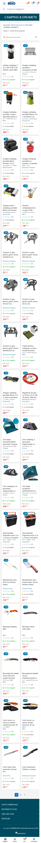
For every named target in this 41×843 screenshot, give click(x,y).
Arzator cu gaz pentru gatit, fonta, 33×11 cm (30, 301)
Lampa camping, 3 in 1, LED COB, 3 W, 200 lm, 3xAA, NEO (10, 67)
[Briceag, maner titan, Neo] (30, 615)
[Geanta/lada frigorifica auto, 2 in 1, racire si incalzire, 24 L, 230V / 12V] (30, 521)
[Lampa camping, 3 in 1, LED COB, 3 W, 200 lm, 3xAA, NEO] (11, 53)
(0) (12, 76)
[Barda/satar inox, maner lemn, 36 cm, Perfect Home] (30, 568)
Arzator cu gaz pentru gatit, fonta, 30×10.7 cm (10, 301)
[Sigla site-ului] (12, 3)
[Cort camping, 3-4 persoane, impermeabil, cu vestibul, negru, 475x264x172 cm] (11, 474)
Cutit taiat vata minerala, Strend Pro (9, 769)
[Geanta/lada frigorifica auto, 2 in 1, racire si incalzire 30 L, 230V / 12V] (11, 521)
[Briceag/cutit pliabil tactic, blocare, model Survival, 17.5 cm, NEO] (11, 661)
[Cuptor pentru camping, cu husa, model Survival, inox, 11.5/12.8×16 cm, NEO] (30, 334)
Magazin (6, 25)
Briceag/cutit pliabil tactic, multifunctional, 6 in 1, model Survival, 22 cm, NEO (30, 678)
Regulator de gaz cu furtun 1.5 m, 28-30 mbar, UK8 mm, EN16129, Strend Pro (30, 397)
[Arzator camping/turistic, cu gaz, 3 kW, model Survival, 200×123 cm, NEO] (30, 194)
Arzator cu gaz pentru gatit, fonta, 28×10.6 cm (30, 254)
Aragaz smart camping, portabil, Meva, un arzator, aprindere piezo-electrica (10, 210)
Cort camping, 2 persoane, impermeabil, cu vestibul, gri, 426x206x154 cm (29, 444)
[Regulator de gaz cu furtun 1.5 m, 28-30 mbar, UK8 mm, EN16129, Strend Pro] (30, 381)
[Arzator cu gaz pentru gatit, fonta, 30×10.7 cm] (11, 287)
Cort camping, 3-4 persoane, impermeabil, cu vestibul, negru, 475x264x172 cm (10, 491)
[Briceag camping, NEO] (11, 615)
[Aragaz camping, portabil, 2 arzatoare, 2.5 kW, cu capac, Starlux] (30, 53)
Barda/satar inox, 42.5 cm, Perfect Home (10, 582)
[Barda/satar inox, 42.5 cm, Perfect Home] (11, 568)
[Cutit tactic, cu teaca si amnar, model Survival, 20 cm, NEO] (11, 708)
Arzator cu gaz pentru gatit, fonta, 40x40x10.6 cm (10, 348)
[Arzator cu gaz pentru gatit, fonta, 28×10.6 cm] (30, 240)
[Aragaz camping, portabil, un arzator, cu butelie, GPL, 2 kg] (30, 147)
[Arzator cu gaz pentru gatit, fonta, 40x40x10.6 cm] (11, 334)
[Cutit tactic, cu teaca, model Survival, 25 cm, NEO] (30, 708)
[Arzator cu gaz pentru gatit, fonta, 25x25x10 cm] (11, 240)
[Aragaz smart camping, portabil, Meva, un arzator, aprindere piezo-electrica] (11, 194)
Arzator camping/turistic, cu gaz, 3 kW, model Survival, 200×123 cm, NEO (29, 210)
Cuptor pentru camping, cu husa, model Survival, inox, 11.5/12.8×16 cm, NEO (29, 350)
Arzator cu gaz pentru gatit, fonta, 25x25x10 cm (10, 254)
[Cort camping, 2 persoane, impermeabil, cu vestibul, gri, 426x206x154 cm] (30, 428)
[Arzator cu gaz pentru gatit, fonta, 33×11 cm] (30, 287)
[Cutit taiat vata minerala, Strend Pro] (11, 755)
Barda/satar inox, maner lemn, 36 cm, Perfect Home (30, 582)
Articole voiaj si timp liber (21, 25)
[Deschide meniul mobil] (4, 3)
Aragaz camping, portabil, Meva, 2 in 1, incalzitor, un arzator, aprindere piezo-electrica (29, 116)
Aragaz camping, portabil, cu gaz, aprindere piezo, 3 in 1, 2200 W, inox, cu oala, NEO (10, 116)
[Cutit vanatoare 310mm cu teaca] (30, 755)
